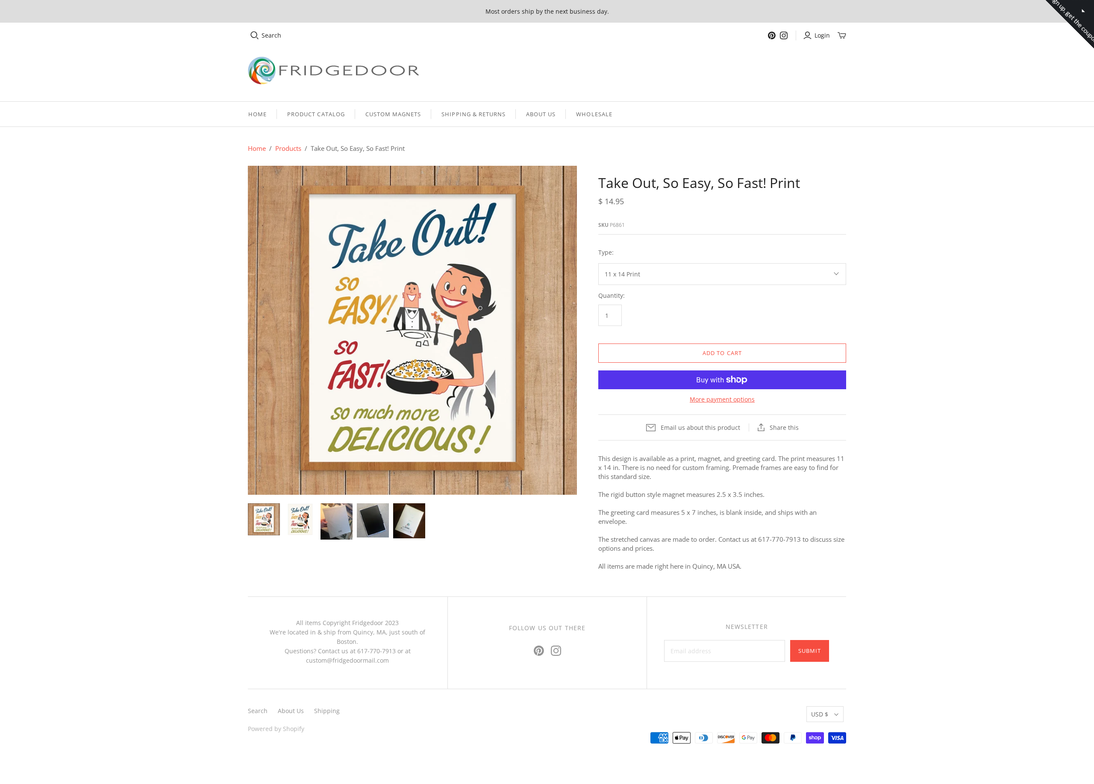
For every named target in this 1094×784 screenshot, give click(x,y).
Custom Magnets (393, 114)
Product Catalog (316, 114)
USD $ (819, 714)
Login (822, 35)
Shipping (327, 711)
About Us (541, 114)
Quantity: (611, 295)
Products (288, 148)
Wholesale (594, 114)
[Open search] (254, 35)
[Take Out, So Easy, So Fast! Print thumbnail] (300, 519)
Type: (606, 252)
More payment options (722, 399)
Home (257, 114)
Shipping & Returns (473, 114)
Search (271, 35)
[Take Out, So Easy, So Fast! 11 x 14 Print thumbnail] (264, 519)
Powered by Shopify (276, 729)
